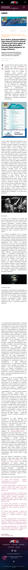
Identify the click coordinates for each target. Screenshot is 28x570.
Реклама (21, 544)
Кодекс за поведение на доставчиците (13, 556)
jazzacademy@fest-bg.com (17, 431)
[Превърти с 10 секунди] (10, 31)
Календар (15, 544)
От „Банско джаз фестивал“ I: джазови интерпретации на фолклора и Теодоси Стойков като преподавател (14, 481)
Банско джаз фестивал (7, 535)
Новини (4, 13)
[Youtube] (15, 550)
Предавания (6, 544)
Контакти (11, 547)
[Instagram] (12, 550)
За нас (18, 547)
